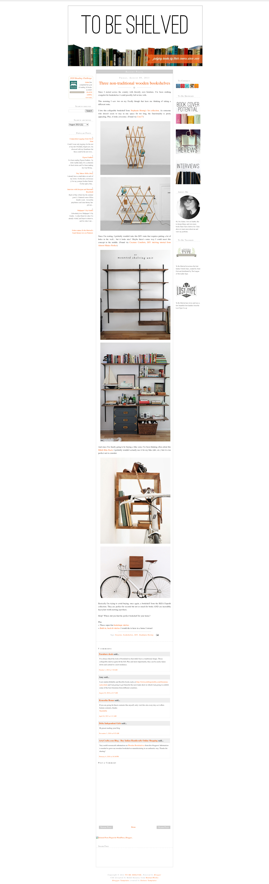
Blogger (157, 875)
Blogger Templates (120, 880)
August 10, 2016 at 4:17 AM (108, 693)
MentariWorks (152, 877)
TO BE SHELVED (133, 875)
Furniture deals (106, 654)
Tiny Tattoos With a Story (84, 173)
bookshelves (128, 635)
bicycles (118, 635)
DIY (136, 635)
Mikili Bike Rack (105, 449)
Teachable (103, 710)
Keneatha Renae (106, 700)
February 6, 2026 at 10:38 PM (109, 756)
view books (88, 97)
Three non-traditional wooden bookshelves (134, 83)
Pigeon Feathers (88, 157)
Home (133, 827)
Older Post (163, 827)
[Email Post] (157, 635)
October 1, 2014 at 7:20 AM (108, 670)
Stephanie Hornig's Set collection (145, 110)
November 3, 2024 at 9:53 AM (109, 733)
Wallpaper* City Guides (85, 210)
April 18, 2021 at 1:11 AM (107, 716)
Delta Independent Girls (110, 723)
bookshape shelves (121, 625)
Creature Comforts (137, 242)
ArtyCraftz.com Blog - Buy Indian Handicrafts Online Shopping (128, 740)
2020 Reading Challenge (81, 78)
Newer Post (106, 827)
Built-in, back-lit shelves (110, 628)
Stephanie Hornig (146, 635)
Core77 (140, 116)
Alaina (87, 82)
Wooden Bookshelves (136, 745)
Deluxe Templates (149, 880)
